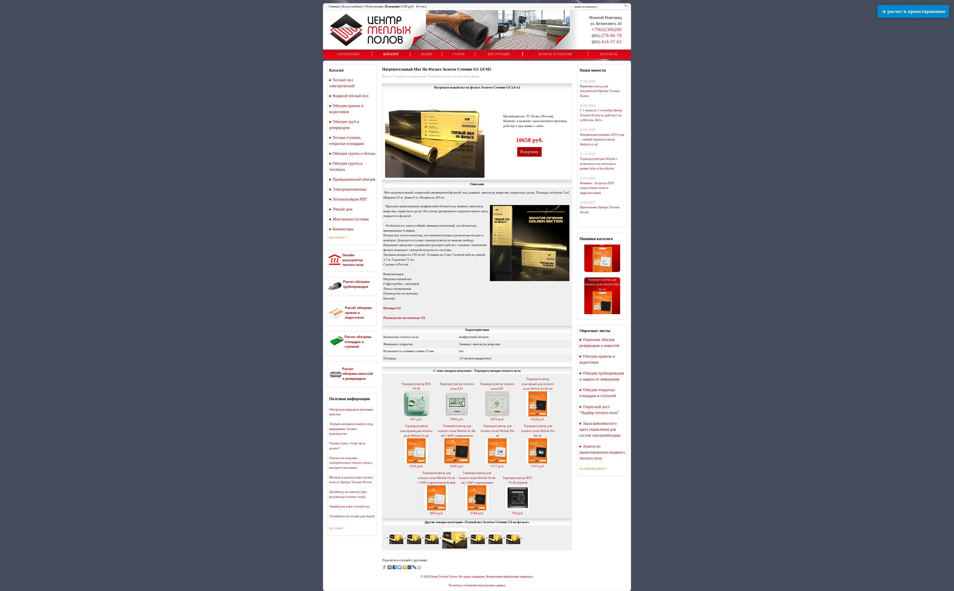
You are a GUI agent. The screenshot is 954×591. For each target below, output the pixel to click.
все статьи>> (337, 528)
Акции (426, 54)
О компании (348, 54)
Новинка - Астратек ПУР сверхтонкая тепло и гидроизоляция (597, 188)
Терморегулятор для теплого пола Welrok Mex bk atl (602, 272)
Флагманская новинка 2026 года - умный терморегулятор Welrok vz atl (602, 139)
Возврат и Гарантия (555, 54)
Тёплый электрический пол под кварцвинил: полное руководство (351, 428)
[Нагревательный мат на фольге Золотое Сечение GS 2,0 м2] (414, 538)
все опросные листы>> (594, 468)
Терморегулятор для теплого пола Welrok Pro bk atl (538, 430)
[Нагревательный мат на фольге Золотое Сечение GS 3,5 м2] (477, 538)
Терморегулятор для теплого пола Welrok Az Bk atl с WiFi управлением (457, 430)
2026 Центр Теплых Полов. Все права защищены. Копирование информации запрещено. (478, 576)
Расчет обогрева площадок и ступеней (358, 341)
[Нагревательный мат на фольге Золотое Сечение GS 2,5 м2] (432, 538)
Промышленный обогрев (354, 179)
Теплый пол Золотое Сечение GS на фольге (454, 76)
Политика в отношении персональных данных (477, 585)
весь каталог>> (338, 237)
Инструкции (499, 54)
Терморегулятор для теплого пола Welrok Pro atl (497, 430)
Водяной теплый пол (350, 96)
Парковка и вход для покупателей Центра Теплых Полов (600, 91)
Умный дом (342, 209)
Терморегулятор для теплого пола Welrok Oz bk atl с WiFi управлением (477, 477)
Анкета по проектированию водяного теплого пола (602, 452)
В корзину (529, 151)
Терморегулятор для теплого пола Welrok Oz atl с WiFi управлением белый (436, 477)
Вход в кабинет (352, 6)
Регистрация (374, 6)
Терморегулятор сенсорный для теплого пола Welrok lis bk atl (537, 383)
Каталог (391, 54)
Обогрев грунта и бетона (354, 153)
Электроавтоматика (349, 189)
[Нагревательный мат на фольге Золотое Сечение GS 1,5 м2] (396, 538)
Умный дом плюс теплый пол (349, 506)
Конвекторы (343, 229)
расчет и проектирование (915, 11)
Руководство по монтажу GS (404, 318)
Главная (334, 6)
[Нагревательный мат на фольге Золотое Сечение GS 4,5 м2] (513, 538)
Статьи (458, 54)
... (385, 538)
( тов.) (405, 6)
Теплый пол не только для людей (351, 516)
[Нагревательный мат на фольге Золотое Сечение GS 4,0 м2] (495, 538)
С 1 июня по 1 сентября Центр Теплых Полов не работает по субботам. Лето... (601, 115)
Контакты (608, 54)
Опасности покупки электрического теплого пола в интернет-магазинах (350, 462)
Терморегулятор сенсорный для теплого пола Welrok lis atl (416, 430)
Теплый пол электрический (410, 76)
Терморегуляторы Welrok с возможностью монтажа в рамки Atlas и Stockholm (599, 163)
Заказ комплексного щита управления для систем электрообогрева (599, 429)
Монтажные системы (351, 219)
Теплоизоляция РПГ (350, 199)
